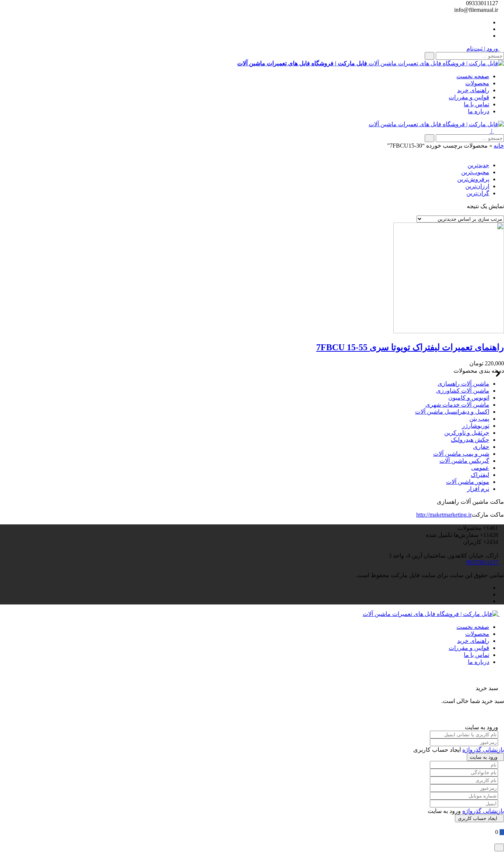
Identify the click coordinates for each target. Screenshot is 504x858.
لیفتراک (480, 475)
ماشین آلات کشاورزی (462, 390)
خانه (499, 145)
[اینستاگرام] (487, 35)
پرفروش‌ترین (473, 179)
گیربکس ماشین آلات (464, 461)
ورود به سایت (483, 757)
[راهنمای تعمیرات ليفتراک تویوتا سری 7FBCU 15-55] (448, 331)
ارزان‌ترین (477, 186)
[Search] (429, 56)
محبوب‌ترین (475, 172)
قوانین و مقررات (469, 97)
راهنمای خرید (473, 90)
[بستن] (502, 681)
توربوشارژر (475, 426)
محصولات (477, 83)
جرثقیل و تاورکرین (466, 433)
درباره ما (478, 111)
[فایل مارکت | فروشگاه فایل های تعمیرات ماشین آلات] (436, 124)
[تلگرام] (487, 29)
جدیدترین (478, 165)
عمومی (480, 468)
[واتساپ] (487, 22)
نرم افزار (478, 489)
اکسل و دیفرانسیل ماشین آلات (452, 412)
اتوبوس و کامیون (468, 397)
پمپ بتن (479, 419)
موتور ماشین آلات (467, 482)
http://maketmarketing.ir (444, 514)
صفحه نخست (472, 76)
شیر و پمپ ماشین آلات (461, 454)
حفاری (481, 447)
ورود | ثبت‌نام (483, 48)
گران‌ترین (477, 193)
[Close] (499, 847)
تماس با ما (476, 104)
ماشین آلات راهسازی (463, 383)
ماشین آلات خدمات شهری (457, 405)
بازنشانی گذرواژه (483, 750)
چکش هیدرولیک (470, 440)
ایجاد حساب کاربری (477, 818)
